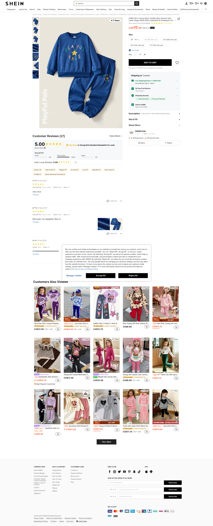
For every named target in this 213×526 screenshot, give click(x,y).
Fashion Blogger (39, 473)
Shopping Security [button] (142, 95)
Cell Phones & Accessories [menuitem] (189, 9)
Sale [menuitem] (39, 9)
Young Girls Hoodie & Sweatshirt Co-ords (85, 14)
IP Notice (54, 521)
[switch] (75, 162)
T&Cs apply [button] (139, 91)
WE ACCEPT (112, 507)
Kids (39, 14)
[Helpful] (107, 200)
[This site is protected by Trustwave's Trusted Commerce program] (109, 516)
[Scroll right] (206, 9)
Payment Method (76, 473)
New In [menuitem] (32, 9)
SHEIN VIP (56, 485)
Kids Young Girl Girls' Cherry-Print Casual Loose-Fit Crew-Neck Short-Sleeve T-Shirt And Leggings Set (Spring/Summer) (136, 323)
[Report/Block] (121, 200)
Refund (54, 488)
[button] (201, 3)
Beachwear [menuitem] (62, 9)
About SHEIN (38, 470)
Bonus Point (75, 476)
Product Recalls (76, 479)
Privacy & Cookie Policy (54, 518)
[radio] (151, 40)
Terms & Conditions (85, 518)
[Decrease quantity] (135, 54)
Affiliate (54, 491)
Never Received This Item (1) (55, 174)
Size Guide (56, 482)
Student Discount (39, 490)
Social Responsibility (41, 476)
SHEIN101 (37, 493)
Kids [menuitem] (110, 9)
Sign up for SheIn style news (120, 478)
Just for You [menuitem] (23, 9)
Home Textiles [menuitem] (172, 9)
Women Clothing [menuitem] (49, 9)
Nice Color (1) (109, 170)
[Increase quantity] (144, 54)
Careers (36, 487)
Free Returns (56, 473)
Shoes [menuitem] (148, 9)
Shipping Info (56, 470)
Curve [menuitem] (71, 9)
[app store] (146, 473)
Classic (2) (37, 170)
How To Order (57, 476)
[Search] (136, 3)
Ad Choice (69, 521)
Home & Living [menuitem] (119, 9)
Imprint (61, 521)
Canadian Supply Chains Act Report (40, 480)
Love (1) (85, 170)
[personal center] (186, 3)
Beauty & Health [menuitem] (158, 9)
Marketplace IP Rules (41, 521)
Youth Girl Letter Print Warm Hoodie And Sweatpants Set (136, 426)
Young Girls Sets (63, 14)
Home (35, 14)
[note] (77, 319)
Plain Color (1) (50, 170)
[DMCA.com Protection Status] (115, 516)
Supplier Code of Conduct (39, 483)
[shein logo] (14, 3)
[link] (191, 3)
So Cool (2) (74, 170)
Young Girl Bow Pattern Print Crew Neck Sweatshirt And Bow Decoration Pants (107, 426)
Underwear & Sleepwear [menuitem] (85, 9)
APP (146, 467)
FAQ (72, 482)
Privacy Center (39, 518)
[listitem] (47, 310)
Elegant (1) (63, 170)
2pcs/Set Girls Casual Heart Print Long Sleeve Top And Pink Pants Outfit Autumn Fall (77, 323)
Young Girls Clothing (49, 14)
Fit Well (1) (37, 174)
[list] (125, 472)
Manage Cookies (70, 518)
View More (106, 442)
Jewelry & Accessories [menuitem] (135, 9)
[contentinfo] (145, 511)
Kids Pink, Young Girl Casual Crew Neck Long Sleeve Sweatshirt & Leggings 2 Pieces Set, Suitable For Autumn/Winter (166, 323)
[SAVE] (177, 62)
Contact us (74, 470)
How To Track (56, 479)
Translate (36, 195)
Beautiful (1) (96, 170)
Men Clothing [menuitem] (101, 9)
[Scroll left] (203, 9)
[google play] (151, 473)
